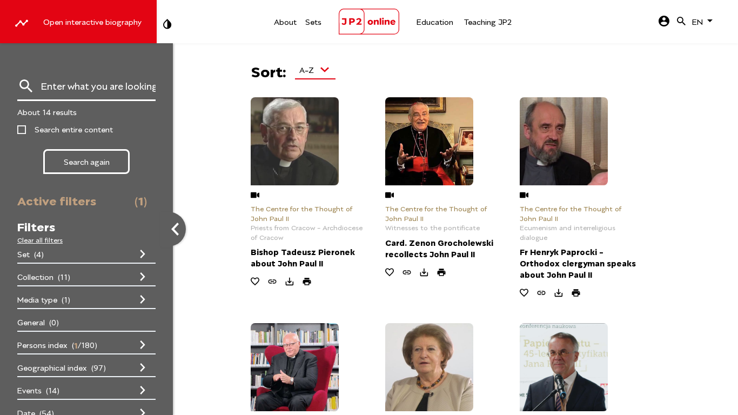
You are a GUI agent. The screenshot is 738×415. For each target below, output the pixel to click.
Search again (87, 161)
